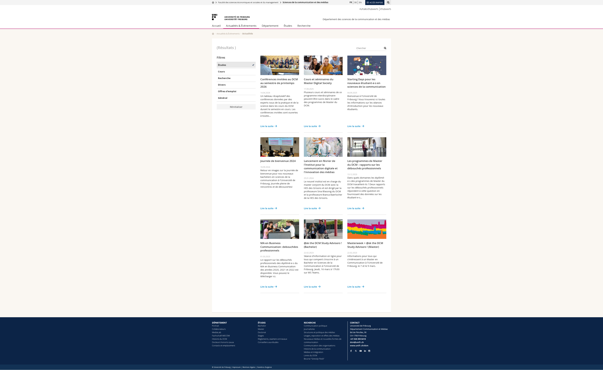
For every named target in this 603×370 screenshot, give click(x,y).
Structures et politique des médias (319, 332)
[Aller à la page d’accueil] (213, 2)
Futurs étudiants (369, 9)
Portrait (215, 325)
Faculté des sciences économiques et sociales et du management (248, 2)
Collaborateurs (219, 329)
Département (270, 25)
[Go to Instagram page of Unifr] (369, 351)
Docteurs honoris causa (223, 342)
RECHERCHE (310, 322)
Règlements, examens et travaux (272, 338)
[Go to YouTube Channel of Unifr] (361, 351)
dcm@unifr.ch (357, 342)
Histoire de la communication (317, 348)
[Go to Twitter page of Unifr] (356, 350)
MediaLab (216, 332)
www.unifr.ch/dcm (359, 345)
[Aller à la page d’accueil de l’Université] (231, 17)
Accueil (216, 25)
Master (261, 329)
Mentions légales (248, 367)
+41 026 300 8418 (358, 338)
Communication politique (315, 325)
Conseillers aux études (268, 342)
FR (351, 2)
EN (360, 2)
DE (355, 2)
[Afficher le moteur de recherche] (388, 2)
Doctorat (262, 332)
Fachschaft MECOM (221, 335)
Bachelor (262, 325)
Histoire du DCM (219, 338)
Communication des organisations (319, 345)
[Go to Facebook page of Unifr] (351, 350)
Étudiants (385, 9)
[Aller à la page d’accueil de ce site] (213, 33)
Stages (261, 335)
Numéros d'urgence (264, 367)
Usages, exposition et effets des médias (322, 335)
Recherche (304, 25)
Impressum (236, 367)
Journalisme (309, 329)
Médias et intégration (313, 352)
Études (288, 25)
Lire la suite (267, 126)
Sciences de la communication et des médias (305, 2)
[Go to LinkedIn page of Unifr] (365, 351)
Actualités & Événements (241, 25)
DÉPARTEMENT (219, 322)
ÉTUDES (262, 322)
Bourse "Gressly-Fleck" (314, 358)
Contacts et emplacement (223, 345)
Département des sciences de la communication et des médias (356, 19)
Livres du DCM (310, 355)
